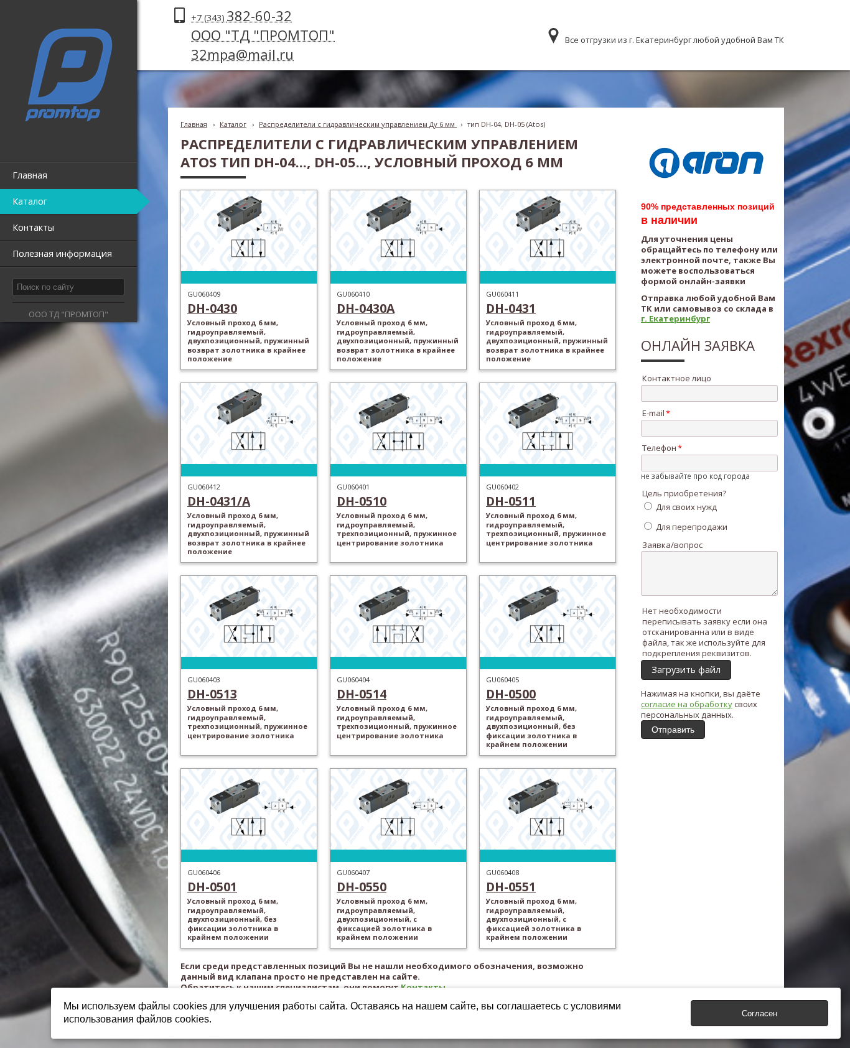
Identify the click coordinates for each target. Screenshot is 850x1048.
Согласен (759, 1013)
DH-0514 (361, 693)
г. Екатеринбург (675, 318)
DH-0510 (361, 501)
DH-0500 (511, 693)
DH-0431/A (218, 501)
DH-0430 (212, 308)
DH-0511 (511, 501)
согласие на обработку (686, 704)
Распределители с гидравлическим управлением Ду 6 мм (358, 124)
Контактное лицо (676, 378)
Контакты (423, 987)
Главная (193, 124)
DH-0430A (366, 308)
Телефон (659, 447)
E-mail (653, 413)
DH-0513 (212, 693)
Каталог (233, 124)
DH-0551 (511, 886)
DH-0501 (212, 886)
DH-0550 (361, 886)
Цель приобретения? (684, 493)
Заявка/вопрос (672, 544)
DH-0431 (511, 308)
